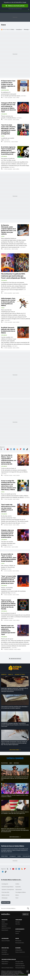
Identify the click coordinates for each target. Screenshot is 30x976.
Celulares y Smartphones (8, 889)
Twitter (1, 449)
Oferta (12, 29)
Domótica (3, 674)
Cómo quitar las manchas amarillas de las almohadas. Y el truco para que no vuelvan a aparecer (14, 707)
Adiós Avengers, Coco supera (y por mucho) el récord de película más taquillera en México (8, 301)
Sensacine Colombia (20, 965)
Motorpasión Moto (19, 942)
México (17, 895)
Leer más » (23, 95)
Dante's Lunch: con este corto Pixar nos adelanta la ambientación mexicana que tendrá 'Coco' (8, 630)
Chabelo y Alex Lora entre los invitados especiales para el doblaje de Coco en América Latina (7, 533)
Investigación (5, 90)
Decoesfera (4, 952)
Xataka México (5, 961)
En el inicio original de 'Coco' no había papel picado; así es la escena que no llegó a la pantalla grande (8, 150)
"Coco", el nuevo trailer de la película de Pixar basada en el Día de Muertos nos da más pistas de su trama (8, 579)
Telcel (16, 898)
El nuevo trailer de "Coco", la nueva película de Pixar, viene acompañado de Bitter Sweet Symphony (8, 557)
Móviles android (5, 895)
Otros (2, 136)
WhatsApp (26, 29)
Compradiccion (5, 954)
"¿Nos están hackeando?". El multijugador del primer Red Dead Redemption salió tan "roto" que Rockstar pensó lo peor (14, 778)
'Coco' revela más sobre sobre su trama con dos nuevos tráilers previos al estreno (8, 508)
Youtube (7, 449)
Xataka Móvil (4, 924)
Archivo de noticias (16, 658)
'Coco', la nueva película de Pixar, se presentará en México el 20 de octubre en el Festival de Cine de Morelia (8, 604)
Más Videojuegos (14, 837)
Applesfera (4, 926)
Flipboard (21, 449)
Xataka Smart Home (6, 928)
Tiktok (27, 449)
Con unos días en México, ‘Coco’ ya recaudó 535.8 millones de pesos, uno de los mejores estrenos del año (8, 459)
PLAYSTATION (4, 763)
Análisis (19, 856)
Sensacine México (19, 963)
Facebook (4, 449)
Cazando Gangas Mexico (7, 886)
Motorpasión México (20, 967)
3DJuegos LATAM (19, 961)
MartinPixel (7, 141)
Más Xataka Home (14, 749)
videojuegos (4, 898)
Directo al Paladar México (7, 967)
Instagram (11, 449)
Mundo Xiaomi (5, 930)
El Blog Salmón (18, 950)
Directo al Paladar (6, 940)
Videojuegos (15, 758)
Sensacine (17, 931)
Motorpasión (18, 940)
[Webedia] (5, 915)
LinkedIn (24, 449)
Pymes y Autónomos (20, 952)
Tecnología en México (20, 892)
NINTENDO (16, 763)
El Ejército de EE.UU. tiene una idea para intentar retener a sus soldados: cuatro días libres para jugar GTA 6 (15, 812)
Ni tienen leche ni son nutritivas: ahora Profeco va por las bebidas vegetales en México (8, 84)
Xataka (3, 922)
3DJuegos (17, 922)
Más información (23, 974)
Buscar (28, 908)
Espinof (17, 933)
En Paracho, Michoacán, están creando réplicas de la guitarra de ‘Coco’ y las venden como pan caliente (8, 229)
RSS (17, 449)
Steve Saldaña (8, 97)
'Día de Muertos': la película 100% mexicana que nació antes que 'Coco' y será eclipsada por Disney (13, 276)
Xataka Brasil (5, 963)
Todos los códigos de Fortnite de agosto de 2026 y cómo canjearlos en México (14, 795)
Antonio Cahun (8, 475)
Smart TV (10, 674)
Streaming (4, 114)
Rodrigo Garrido (8, 649)
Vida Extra (17, 924)
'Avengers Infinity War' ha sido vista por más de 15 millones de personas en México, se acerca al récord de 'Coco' (8, 107)
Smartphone (19, 29)
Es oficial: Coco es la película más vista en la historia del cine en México (8, 330)
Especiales (18, 886)
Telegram (14, 449)
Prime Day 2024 (26, 856)
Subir (24, 914)
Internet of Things (20, 674)
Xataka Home (15, 668)
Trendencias (4, 950)
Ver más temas (6, 902)
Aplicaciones (18, 889)
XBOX (10, 763)
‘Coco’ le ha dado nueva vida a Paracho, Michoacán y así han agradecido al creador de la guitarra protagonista (8, 129)
